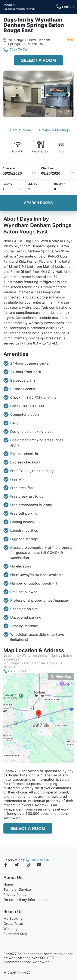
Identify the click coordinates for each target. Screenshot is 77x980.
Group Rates (13, 923)
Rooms (7, 184)
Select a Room (38, 60)
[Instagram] (28, 865)
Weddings (11, 928)
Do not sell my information (25, 899)
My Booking (13, 918)
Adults (32, 184)
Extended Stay (15, 934)
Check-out (48, 168)
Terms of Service (17, 889)
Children (59, 184)
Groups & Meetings (54, 130)
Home (8, 884)
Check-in (9, 168)
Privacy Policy (14, 894)
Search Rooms (38, 203)
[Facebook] (5, 865)
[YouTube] (39, 865)
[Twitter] (17, 865)
